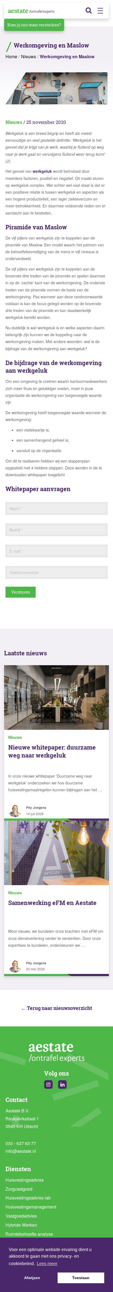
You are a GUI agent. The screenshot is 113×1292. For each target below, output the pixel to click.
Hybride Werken (21, 1225)
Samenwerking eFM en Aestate (52, 903)
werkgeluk (42, 171)
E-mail (16, 551)
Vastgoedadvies (21, 1216)
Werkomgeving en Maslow (67, 56)
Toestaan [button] (80, 1278)
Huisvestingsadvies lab (28, 1197)
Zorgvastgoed (18, 1189)
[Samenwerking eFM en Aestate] (56, 853)
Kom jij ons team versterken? (34, 24)
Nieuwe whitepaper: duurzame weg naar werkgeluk (52, 751)
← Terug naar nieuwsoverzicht (56, 1008)
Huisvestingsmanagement (30, 1207)
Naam (15, 508)
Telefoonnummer (24, 572)
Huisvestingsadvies (24, 1180)
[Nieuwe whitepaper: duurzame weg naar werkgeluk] (56, 697)
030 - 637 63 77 (20, 1143)
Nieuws (28, 56)
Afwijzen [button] (32, 1278)
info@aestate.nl (20, 1151)
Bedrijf (16, 530)
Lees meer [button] (47, 1263)
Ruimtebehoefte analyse (29, 1234)
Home (11, 56)
